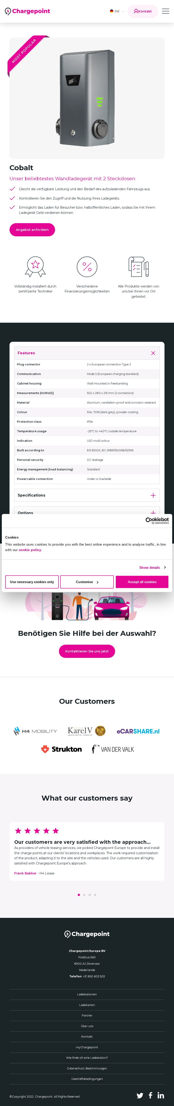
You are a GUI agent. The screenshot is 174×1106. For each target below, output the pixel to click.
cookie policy (30, 550)
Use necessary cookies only (32, 582)
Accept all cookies (142, 582)
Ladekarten (87, 1005)
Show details (149, 567)
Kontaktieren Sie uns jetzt (87, 651)
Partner (87, 1015)
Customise (84, 582)
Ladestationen (87, 994)
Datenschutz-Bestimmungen (87, 1068)
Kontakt (87, 1036)
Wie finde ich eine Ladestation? (87, 1057)
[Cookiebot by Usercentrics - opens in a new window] (149, 520)
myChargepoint (87, 1047)
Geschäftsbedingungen (87, 1079)
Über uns (87, 1026)
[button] (79, 895)
